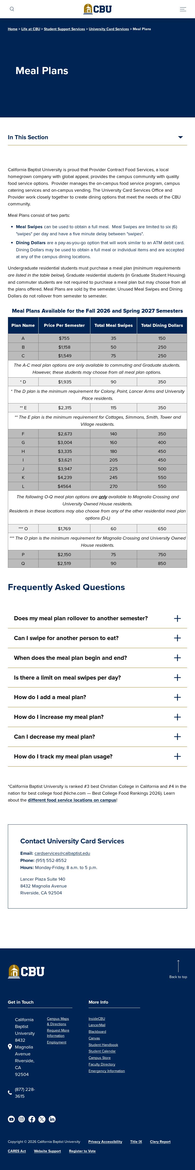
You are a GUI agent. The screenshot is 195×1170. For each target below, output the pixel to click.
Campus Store (100, 1057)
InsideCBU (97, 1018)
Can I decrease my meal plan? (55, 736)
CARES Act (17, 1151)
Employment (56, 1042)
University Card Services (109, 28)
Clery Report (160, 1141)
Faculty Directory (102, 1064)
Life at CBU (30, 28)
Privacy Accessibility (105, 1141)
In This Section (28, 137)
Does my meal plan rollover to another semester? (81, 618)
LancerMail (97, 1024)
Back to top (178, 976)
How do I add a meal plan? (50, 697)
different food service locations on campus (72, 800)
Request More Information (58, 1033)
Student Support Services (64, 28)
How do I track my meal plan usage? (64, 756)
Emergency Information (107, 1070)
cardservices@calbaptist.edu (62, 853)
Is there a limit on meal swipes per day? (67, 677)
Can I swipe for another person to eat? (67, 637)
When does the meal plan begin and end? (71, 657)
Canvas (94, 1038)
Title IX (136, 1141)
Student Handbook (103, 1044)
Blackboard (97, 1031)
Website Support (47, 1151)
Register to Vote (82, 1151)
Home (13, 28)
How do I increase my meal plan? (59, 716)
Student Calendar (102, 1051)
